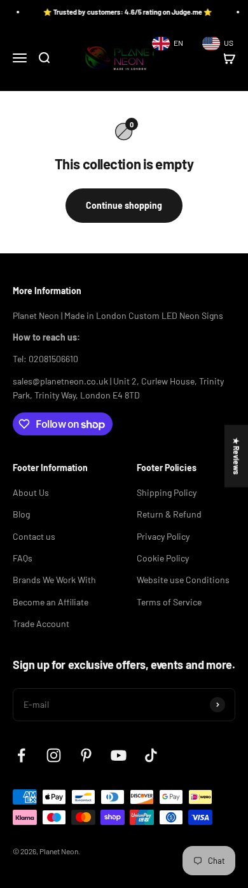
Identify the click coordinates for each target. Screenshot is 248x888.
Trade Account (41, 623)
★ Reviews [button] (236, 455)
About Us (31, 492)
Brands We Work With (54, 579)
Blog (21, 514)
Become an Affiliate (50, 601)
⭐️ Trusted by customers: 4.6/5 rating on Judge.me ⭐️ (120, 12)
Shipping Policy (166, 492)
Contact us (34, 536)
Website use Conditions (183, 579)
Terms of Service (169, 601)
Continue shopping (124, 205)
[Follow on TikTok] (151, 755)
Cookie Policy (163, 558)
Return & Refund (169, 514)
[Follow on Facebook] (21, 755)
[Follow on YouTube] (118, 755)
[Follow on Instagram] (53, 755)
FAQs (22, 558)
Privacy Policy (163, 536)
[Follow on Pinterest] (86, 755)
